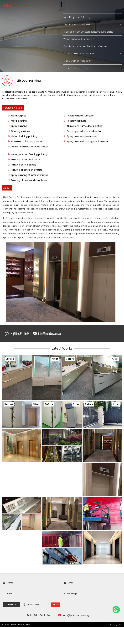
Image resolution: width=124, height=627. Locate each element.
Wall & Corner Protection (92, 60)
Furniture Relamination (92, 68)
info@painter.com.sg (50, 333)
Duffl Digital (114, 624)
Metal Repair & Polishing (92, 17)
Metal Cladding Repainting (92, 24)
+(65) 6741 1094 (39, 615)
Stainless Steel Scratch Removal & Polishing (92, 31)
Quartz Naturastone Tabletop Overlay (92, 46)
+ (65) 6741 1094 (20, 333)
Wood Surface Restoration (92, 39)
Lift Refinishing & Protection (92, 53)
